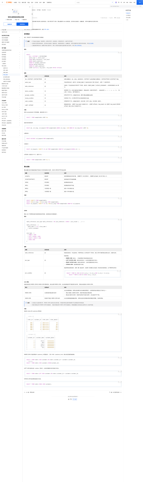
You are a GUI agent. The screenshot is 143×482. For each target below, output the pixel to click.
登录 (140, 2)
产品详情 (111, 17)
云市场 (36, 2)
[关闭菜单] (2, 2)
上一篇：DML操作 (30, 392)
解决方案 (24, 2)
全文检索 (91, 43)
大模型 (15, 2)
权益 (29, 2)
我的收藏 (118, 17)
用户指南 (39, 9)
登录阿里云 (22, 24)
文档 (124, 2)
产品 (19, 2)
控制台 (130, 2)
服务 (44, 2)
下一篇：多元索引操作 (114, 392)
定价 (32, 2)
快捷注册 (10, 24)
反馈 (75, 399)
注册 (134, 2)
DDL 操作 (46, 29)
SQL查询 (44, 9)
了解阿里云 (49, 2)
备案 (127, 2)
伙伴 (40, 2)
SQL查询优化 (78, 45)
